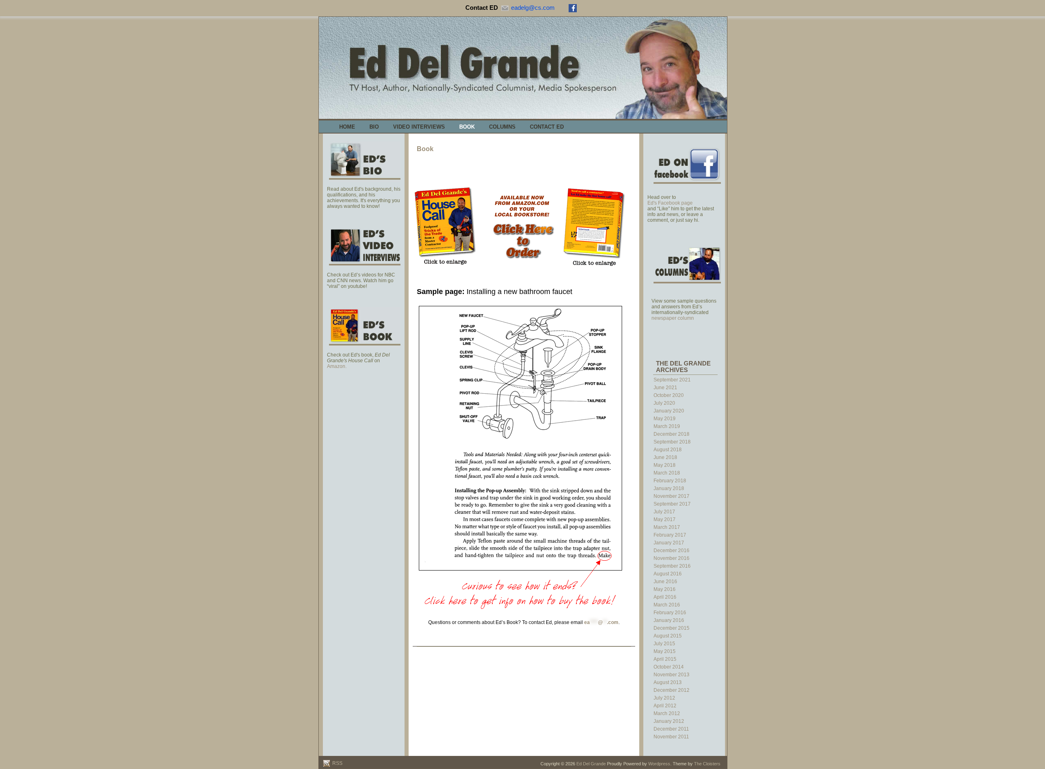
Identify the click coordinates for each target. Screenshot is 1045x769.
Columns (502, 127)
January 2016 (669, 620)
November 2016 (671, 558)
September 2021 (672, 380)
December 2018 (671, 434)
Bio (374, 127)
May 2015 (665, 651)
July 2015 (664, 643)
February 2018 (670, 481)
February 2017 (670, 535)
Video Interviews (419, 127)
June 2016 (665, 581)
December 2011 (671, 729)
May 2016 (665, 589)
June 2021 (665, 387)
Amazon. (337, 366)
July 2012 (664, 698)
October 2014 (669, 667)
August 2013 (668, 682)
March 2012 (667, 713)
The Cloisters (707, 763)
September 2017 (672, 504)
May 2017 (665, 519)
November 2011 (671, 737)
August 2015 (668, 636)
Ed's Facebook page (670, 203)
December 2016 (671, 550)
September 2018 (672, 442)
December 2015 (671, 628)
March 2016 (667, 605)
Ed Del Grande (591, 763)
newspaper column (672, 318)
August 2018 (668, 449)
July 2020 (664, 403)
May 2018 (665, 465)
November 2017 (671, 496)
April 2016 (665, 597)
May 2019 (665, 418)
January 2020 (669, 411)
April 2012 (665, 706)
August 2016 (668, 574)
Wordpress (659, 763)
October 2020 (669, 395)
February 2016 (670, 612)
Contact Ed (547, 127)
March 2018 (667, 473)
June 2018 (665, 457)
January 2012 (669, 721)
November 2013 (671, 675)
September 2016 (672, 566)
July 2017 (664, 512)
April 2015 (665, 659)
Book (467, 127)
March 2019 (667, 426)
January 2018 (669, 488)
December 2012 (671, 690)
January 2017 (669, 543)
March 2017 (667, 527)
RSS (336, 763)
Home (347, 127)
